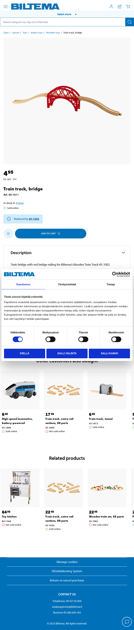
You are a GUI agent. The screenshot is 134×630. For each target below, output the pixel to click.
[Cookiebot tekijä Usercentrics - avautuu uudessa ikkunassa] (114, 274)
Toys (25, 32)
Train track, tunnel (101, 419)
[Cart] (128, 6)
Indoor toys (37, 32)
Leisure (15, 32)
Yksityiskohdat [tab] (67, 284)
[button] (67, 14)
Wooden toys (53, 32)
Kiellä (24, 353)
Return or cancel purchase (67, 580)
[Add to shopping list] (8, 233)
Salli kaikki (109, 353)
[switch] (50, 339)
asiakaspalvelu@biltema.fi (67, 606)
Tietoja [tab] (111, 284)
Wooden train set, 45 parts (106, 516)
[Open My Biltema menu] (111, 6)
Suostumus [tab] (23, 284)
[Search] (129, 22)
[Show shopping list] (120, 6)
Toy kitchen (9, 516)
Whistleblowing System (67, 571)
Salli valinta (67, 353)
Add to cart (48, 233)
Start (6, 32)
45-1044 (34, 219)
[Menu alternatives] (5, 6)
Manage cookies (67, 562)
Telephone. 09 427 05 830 (67, 601)
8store (20, 203)
